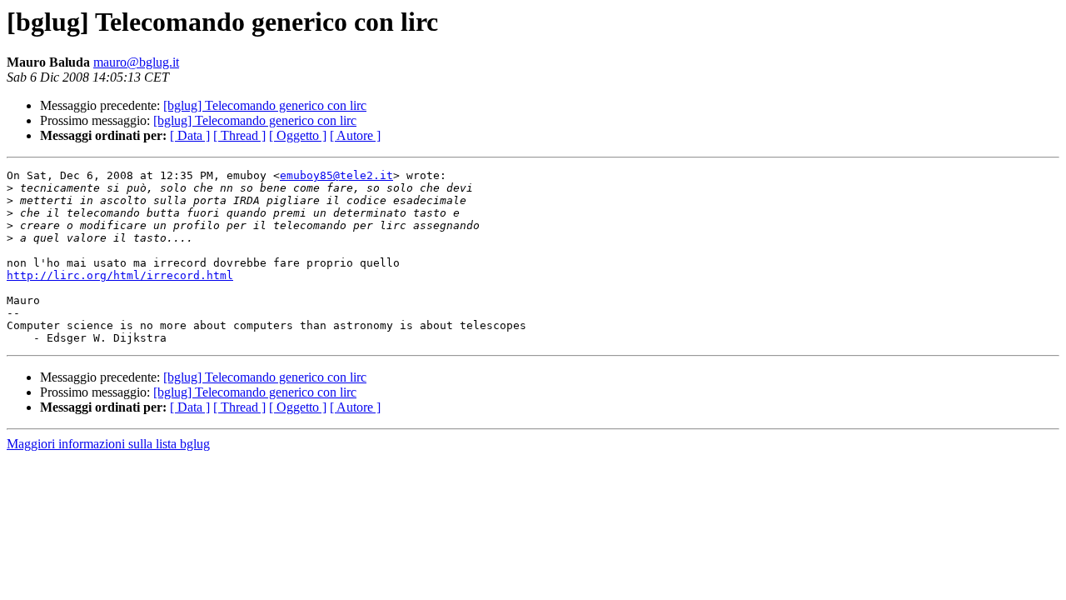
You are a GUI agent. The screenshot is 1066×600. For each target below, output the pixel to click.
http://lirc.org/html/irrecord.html (120, 275)
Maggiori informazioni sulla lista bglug (108, 444)
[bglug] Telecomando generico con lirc (264, 105)
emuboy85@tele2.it (336, 175)
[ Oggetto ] (297, 135)
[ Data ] (190, 135)
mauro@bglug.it (136, 62)
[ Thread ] (239, 135)
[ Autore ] (355, 135)
